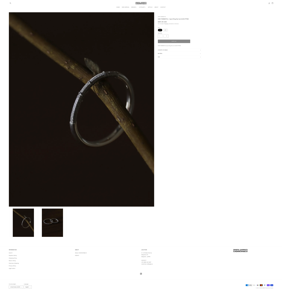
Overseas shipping (14, 263)
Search (10, 253)
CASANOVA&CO (262, 287)
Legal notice (12, 268)
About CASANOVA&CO (81, 253)
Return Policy (12, 260)
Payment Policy (13, 255)
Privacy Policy (12, 266)
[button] (10, 3)
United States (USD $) (15, 287)
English (27, 287)
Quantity (160, 33)
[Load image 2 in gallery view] (52, 223)
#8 (160, 30)
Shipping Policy (13, 258)
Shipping (166, 23)
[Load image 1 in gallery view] (23, 223)
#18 (165, 30)
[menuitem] (118, 7)
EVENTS (77, 255)
